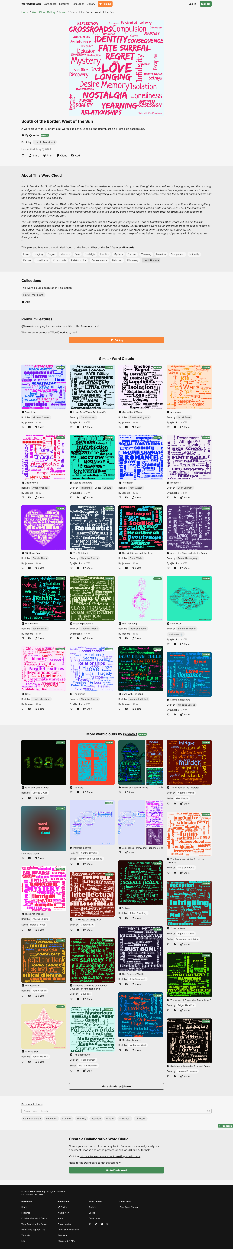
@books (34, 135)
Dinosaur (141, 1118)
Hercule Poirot (37, 924)
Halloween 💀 (176, 634)
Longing (38, 254)
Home (25, 12)
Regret (51, 254)
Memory (65, 254)
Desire (27, 260)
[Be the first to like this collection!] (120, 792)
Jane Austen (135, 487)
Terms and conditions (68, 1229)
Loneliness (42, 260)
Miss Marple (182, 798)
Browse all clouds (31, 1104)
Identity (104, 254)
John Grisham (185, 487)
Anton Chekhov (40, 487)
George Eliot (87, 924)
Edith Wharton (39, 628)
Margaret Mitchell (138, 699)
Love (26, 254)
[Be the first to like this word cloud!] (23, 155)
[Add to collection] (29, 427)
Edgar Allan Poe (186, 1005)
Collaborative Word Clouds (34, 1218)
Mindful (110, 1118)
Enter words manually (134, 1146)
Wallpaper (124, 1118)
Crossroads (59, 260)
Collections (94, 1218)
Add (77, 155)
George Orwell (39, 792)
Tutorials (25, 1235)
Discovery (133, 260)
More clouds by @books (117, 1086)
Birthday (81, 1118)
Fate (77, 254)
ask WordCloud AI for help (134, 1150)
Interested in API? (66, 1241)
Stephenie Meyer (187, 628)
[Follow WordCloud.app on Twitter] (96, 1224)
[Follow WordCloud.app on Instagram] (90, 1224)
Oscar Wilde (135, 558)
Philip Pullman (88, 1059)
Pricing (107, 3)
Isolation (161, 254)
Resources (78, 3)
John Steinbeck (137, 979)
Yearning (146, 254)
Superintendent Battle (187, 939)
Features (64, 3)
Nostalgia (90, 254)
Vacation (96, 1118)
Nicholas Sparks (40, 417)
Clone (63, 155)
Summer (67, 1118)
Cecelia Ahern (39, 558)
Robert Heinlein (40, 1056)
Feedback (62, 1235)
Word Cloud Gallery (43, 12)
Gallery (91, 3)
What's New (63, 1212)
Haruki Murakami (45, 142)
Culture (107, 487)
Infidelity (194, 254)
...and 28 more (151, 260)
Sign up (205, 3)
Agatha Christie (40, 919)
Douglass (86, 993)
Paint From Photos (129, 1207)
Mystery (118, 254)
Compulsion (177, 254)
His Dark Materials (88, 1065)
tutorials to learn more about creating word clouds (110, 1156)
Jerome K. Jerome (187, 1071)
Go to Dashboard (116, 1170)
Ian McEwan (184, 417)
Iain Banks (86, 487)
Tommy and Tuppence (90, 858)
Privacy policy (64, 1224)
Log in (192, 3)
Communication (32, 1118)
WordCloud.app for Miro (33, 1229)
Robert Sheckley (138, 913)
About (61, 1218)
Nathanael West (137, 1045)
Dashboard (50, 3)
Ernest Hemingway (139, 417)
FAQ (23, 1241)
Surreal (132, 254)
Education (51, 1118)
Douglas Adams (186, 867)
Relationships (78, 260)
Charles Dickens (89, 628)
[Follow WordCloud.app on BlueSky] (102, 1224)
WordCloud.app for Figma (33, 1224)
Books (62, 12)
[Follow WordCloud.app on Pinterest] (107, 1224)
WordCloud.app (31, 3)
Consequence (99, 260)
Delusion (117, 260)
